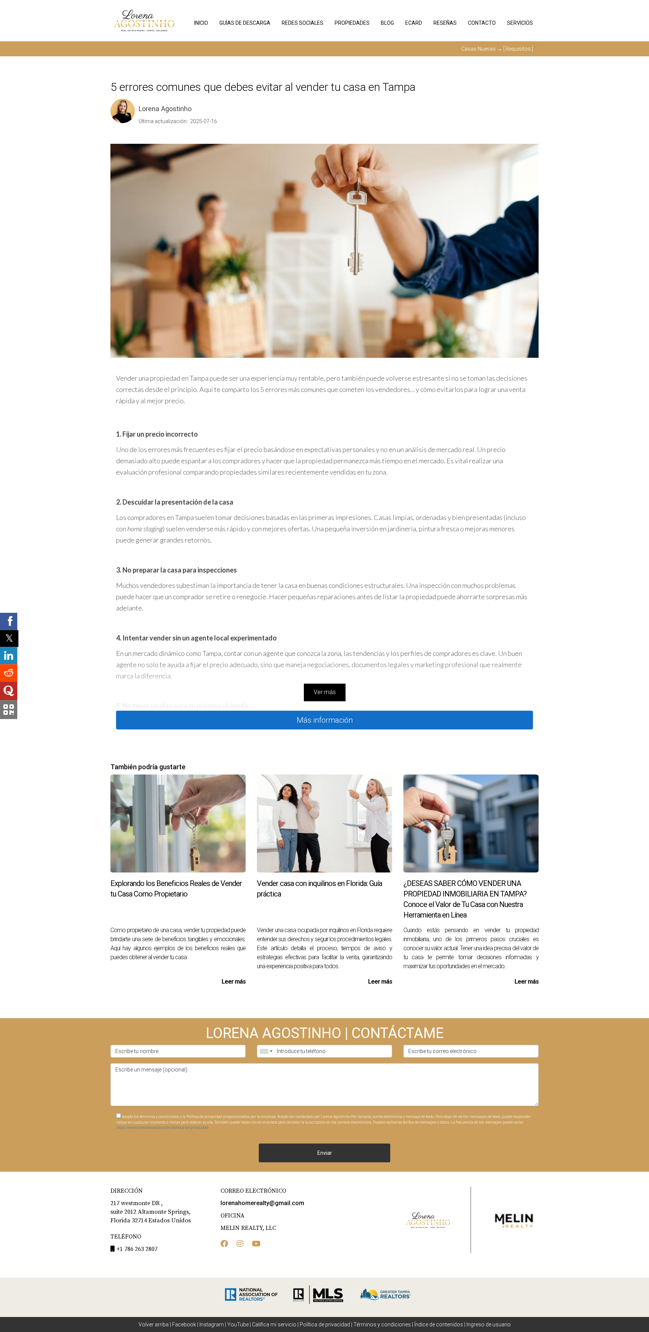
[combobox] (266, 1051)
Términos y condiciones (382, 1324)
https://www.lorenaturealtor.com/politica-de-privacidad (162, 1128)
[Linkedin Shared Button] (8, 655)
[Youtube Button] (256, 1245)
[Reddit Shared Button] (8, 673)
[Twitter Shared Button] (9, 638)
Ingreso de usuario (488, 1324)
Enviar (324, 1153)
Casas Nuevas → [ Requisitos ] (497, 49)
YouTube (238, 1324)
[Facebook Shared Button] (8, 621)
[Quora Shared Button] (8, 691)
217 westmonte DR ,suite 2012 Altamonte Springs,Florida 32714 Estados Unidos (150, 1211)
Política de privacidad (325, 1324)
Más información (325, 720)
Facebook (184, 1324)
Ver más (325, 692)
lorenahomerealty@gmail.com (262, 1203)
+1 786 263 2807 (136, 1249)
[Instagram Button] (240, 1245)
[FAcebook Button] (224, 1245)
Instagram (211, 1324)
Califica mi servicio (274, 1324)
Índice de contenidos (438, 1324)
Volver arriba (154, 1324)
